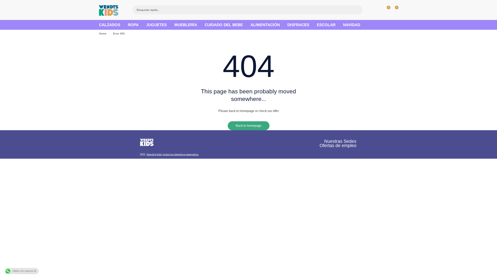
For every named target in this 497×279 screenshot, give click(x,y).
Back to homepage (249, 125)
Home (102, 33)
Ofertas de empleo (338, 145)
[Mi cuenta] (378, 9)
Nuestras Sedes (340, 141)
